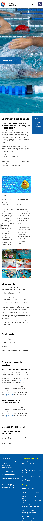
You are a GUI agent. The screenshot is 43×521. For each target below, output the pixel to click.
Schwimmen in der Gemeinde (38, 122)
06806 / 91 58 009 (10, 394)
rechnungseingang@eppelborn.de (10, 476)
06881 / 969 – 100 (15, 470)
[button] (33, 4)
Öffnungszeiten (38, 124)
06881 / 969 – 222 (8, 484)
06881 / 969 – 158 (12, 487)
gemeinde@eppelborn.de (11, 485)
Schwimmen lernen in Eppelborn (38, 128)
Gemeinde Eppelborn (13, 4)
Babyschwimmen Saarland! (8, 396)
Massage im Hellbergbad (38, 131)
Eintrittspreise (38, 126)
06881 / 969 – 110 (11, 471)
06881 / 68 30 (19, 380)
